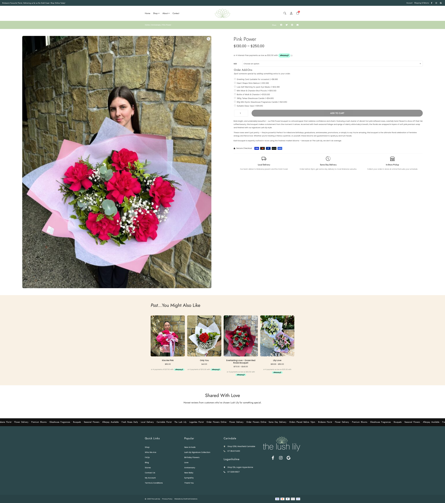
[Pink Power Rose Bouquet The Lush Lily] (116, 162)
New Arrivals (189, 447)
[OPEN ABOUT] (169, 13)
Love (186, 462)
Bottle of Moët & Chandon (253, 94)
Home (147, 25)
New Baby (188, 472)
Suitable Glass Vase (250, 106)
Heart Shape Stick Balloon (253, 83)
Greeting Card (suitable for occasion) (257, 79)
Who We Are (150, 452)
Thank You (189, 483)
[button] (281, 25)
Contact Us (150, 472)
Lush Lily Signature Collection (197, 452)
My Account (150, 477)
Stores (148, 467)
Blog (147, 462)
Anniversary (156, 25)
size (235, 64)
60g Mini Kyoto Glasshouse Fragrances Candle (262, 102)
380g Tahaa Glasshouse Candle (255, 98)
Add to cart (337, 113)
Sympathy (189, 477)
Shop (147, 447)
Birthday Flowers (191, 457)
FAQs (147, 457)
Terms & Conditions (154, 483)
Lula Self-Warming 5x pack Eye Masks (258, 87)
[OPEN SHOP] (159, 13)
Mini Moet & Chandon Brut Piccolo (256, 90)
